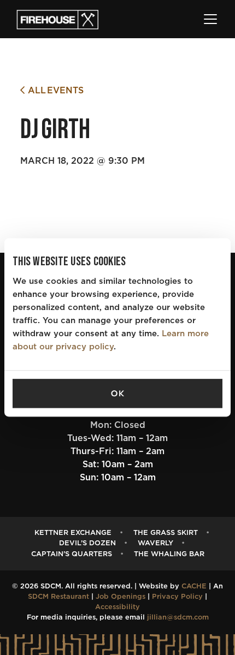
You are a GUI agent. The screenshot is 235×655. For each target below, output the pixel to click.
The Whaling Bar (169, 554)
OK (117, 394)
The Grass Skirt (165, 533)
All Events (54, 90)
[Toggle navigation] (210, 19)
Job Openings (120, 596)
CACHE (194, 586)
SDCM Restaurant (58, 596)
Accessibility (117, 607)
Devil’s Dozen (87, 543)
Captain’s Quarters (71, 554)
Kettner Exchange (72, 533)
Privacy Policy (177, 596)
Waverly (155, 543)
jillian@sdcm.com (178, 617)
